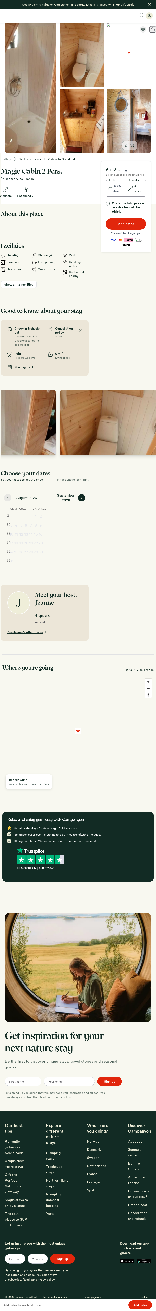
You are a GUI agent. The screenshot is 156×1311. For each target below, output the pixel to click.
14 (31, 534)
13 (26, 534)
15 (36, 534)
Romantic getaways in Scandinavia (14, 1147)
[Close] (149, 4)
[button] (116, 188)
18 (16, 543)
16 (41, 534)
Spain (91, 1190)
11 (16, 534)
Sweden (93, 1157)
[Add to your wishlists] (143, 29)
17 (11, 543)
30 (40, 552)
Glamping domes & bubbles (53, 1199)
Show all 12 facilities (18, 284)
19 (21, 543)
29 (36, 552)
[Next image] (149, 423)
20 (26, 543)
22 (36, 543)
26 (21, 552)
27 (26, 552)
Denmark (94, 1149)
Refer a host (137, 1205)
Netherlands (96, 1166)
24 (11, 552)
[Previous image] (8, 423)
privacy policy (61, 1097)
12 (21, 534)
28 (31, 552)
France (92, 1174)
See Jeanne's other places (25, 632)
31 (11, 560)
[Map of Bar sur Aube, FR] (129, 55)
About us (135, 1141)
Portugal (94, 1182)
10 (11, 534)
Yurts (50, 1214)
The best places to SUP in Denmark (16, 1219)
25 (16, 552)
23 (40, 543)
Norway (93, 1141)
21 (31, 543)
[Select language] (141, 15)
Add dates (126, 224)
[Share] (153, 29)
